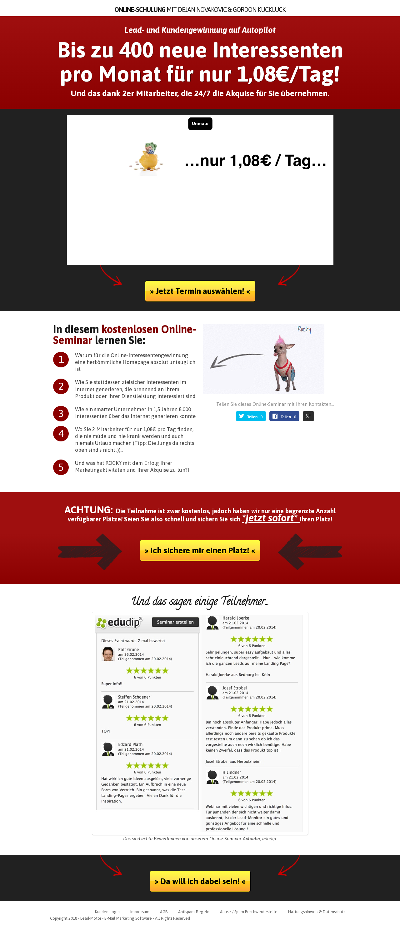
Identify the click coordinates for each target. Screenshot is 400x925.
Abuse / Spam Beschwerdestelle (249, 911)
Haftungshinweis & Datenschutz (316, 911)
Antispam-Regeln (193, 911)
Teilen (252, 417)
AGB (164, 911)
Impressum (139, 911)
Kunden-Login (107, 911)
